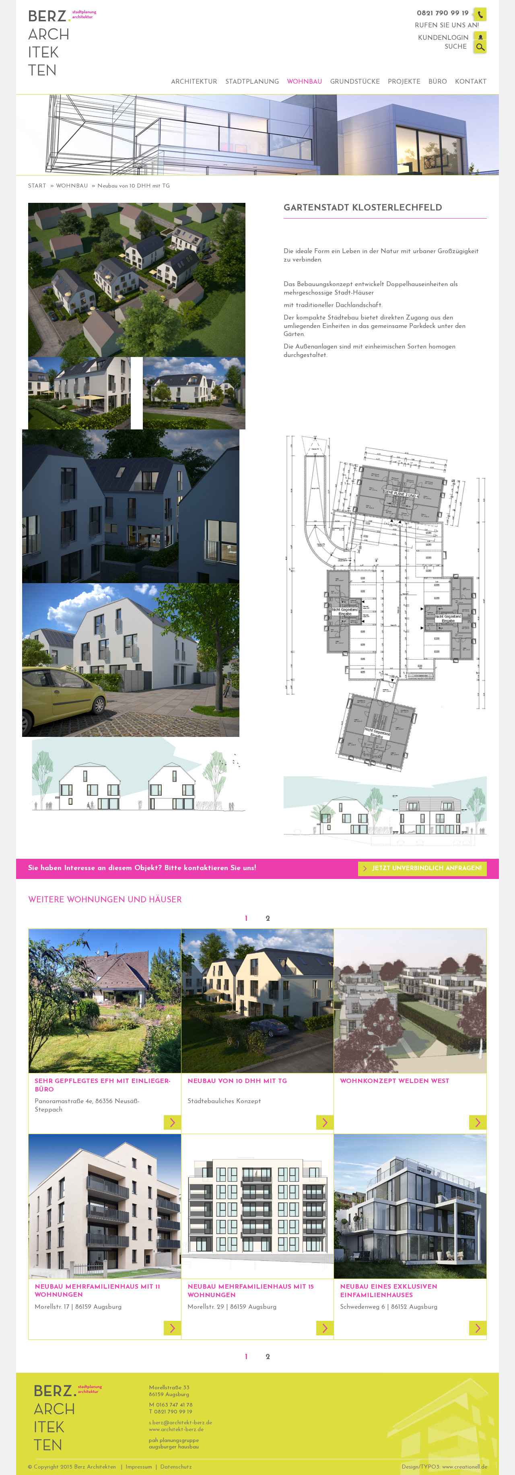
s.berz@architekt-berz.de (180, 1423)
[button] (422, 869)
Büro (437, 82)
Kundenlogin (443, 38)
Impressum (139, 1467)
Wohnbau (304, 82)
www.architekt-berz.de (176, 1430)
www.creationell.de (464, 1467)
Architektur (194, 82)
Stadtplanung (252, 82)
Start (37, 186)
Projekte (404, 82)
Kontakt (471, 82)
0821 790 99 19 (443, 13)
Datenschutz (176, 1467)
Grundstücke (355, 82)
